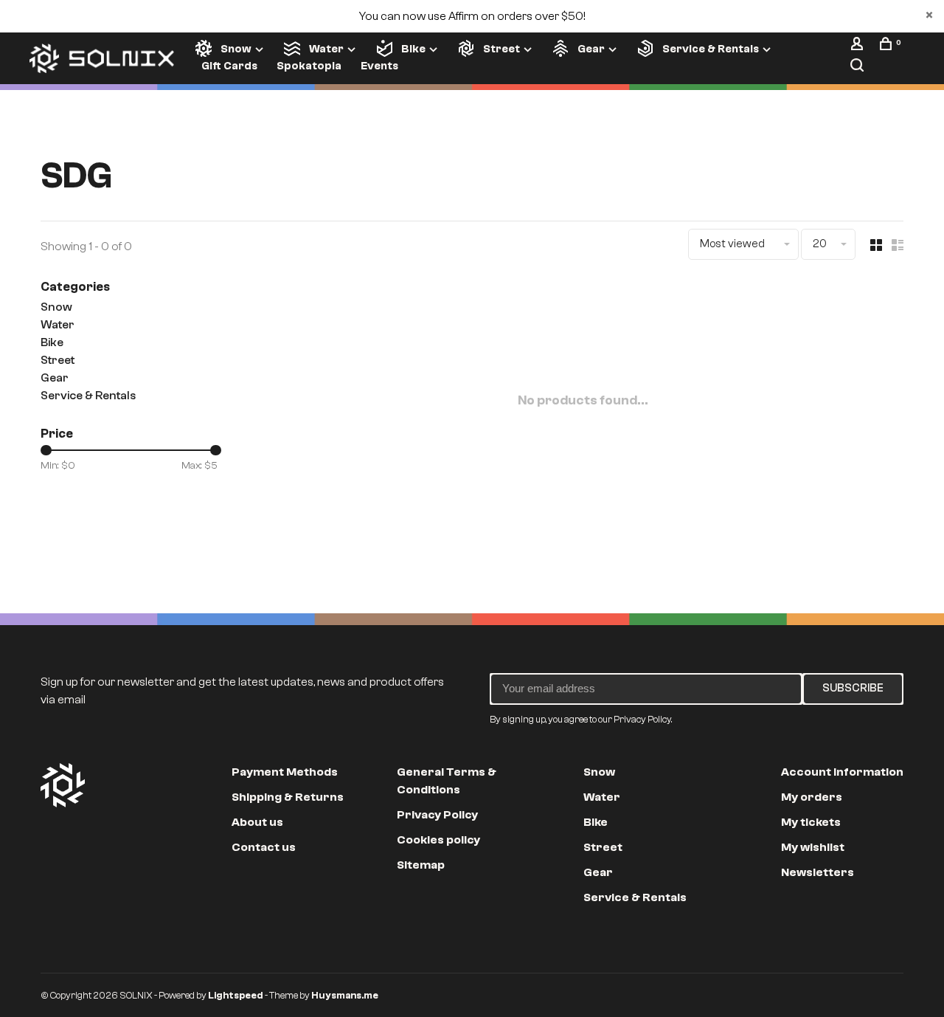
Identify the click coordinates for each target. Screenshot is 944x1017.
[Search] (858, 68)
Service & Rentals (710, 49)
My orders (811, 797)
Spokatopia (309, 66)
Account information (842, 772)
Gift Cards (229, 66)
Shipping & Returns (288, 797)
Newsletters (817, 872)
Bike (413, 49)
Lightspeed (235, 995)
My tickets (811, 822)
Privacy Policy (437, 814)
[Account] (858, 46)
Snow (236, 49)
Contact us (264, 847)
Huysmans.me (344, 995)
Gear (591, 49)
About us (257, 822)
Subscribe (853, 688)
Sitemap (421, 865)
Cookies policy (438, 840)
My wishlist (812, 847)
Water (326, 49)
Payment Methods (285, 772)
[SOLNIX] (63, 785)
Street (501, 49)
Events (379, 66)
